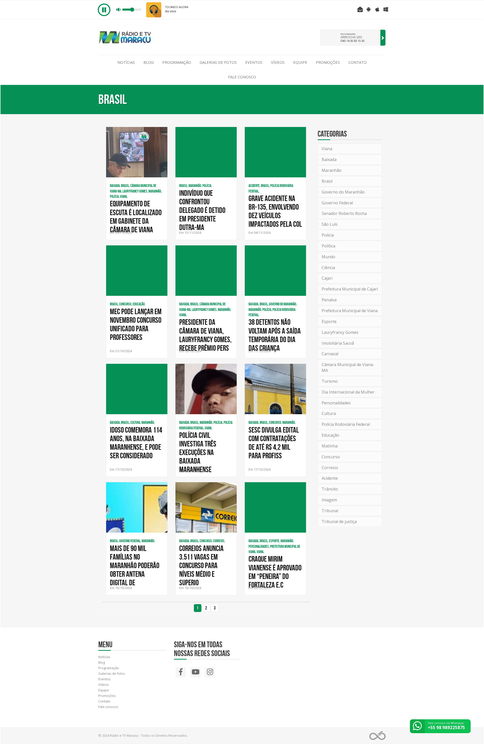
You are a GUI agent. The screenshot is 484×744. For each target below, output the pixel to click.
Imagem (329, 500)
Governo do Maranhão (343, 192)
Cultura (329, 413)
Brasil (327, 181)
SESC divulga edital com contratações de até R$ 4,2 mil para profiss (274, 443)
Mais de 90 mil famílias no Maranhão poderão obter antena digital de (134, 565)
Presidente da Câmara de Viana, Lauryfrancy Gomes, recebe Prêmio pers (205, 335)
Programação (176, 62)
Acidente (330, 478)
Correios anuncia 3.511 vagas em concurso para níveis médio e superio (201, 565)
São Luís (330, 224)
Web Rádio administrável (377, 735)
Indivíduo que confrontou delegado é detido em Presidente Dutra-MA (202, 210)
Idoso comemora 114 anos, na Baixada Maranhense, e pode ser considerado (136, 443)
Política (328, 246)
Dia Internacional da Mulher (348, 392)
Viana (327, 148)
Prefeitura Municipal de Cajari (350, 289)
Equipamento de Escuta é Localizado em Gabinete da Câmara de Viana (136, 216)
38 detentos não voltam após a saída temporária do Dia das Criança (275, 335)
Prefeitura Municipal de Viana (350, 310)
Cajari (327, 278)
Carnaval (330, 354)
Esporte (329, 321)
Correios (330, 467)
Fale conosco (242, 76)
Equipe (300, 62)
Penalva (329, 300)
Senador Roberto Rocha (344, 213)
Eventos (253, 62)
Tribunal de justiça (339, 521)
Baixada (329, 159)
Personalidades (336, 403)
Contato (357, 62)
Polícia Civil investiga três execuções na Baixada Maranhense (197, 452)
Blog (148, 62)
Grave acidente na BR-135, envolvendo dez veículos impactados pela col (275, 211)
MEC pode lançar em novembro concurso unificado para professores (136, 324)
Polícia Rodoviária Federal (346, 424)
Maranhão (332, 170)
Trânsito (330, 489)
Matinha (330, 446)
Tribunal (330, 510)
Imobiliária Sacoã (338, 343)
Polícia (328, 235)
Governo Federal (337, 203)
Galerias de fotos (218, 62)
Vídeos (278, 62)
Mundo (328, 257)
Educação (330, 435)
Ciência (328, 267)
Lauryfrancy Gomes (340, 332)
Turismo (330, 381)
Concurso (331, 457)
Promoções (328, 62)
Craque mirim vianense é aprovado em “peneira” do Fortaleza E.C (275, 572)
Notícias (126, 62)
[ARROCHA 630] (382, 38)
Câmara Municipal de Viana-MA (348, 367)
